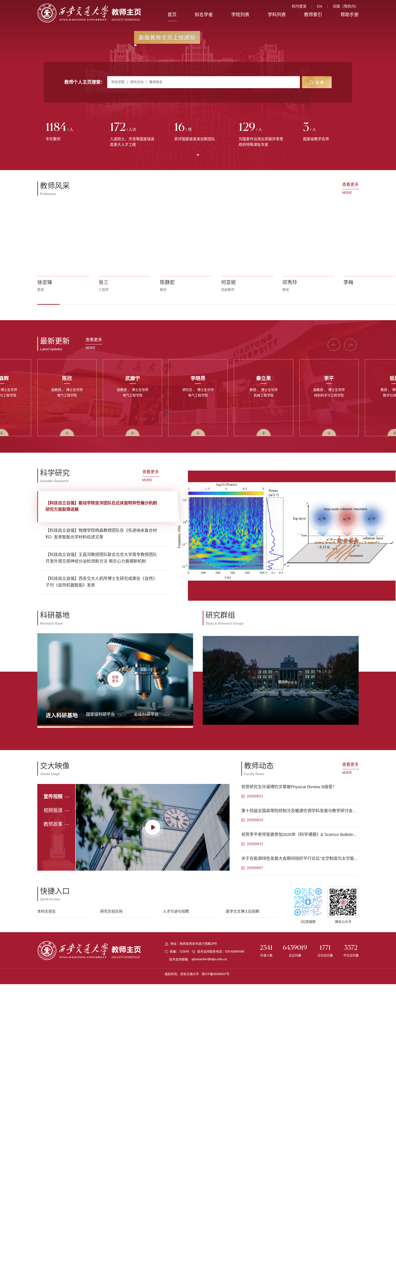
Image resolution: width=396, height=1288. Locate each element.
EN (319, 6)
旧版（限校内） (346, 6)
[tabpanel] (69, 132)
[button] (48, 304)
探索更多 (115, 679)
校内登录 (299, 6)
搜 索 (319, 82)
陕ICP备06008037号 (215, 974)
